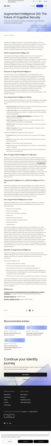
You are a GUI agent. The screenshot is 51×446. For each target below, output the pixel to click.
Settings (10, 441)
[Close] (49, 433)
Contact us (39, 6)
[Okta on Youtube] (4, 423)
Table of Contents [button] (9, 35)
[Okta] (7, 6)
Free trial (33, 6)
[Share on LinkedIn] (29, 310)
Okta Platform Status (25, 399)
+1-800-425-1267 (33, 411)
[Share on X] (32, 310)
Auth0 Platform (7, 397)
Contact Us (23, 397)
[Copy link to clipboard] (26, 310)
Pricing (5, 399)
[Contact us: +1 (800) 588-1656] (33, 1)
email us (24, 411)
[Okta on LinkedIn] (10, 423)
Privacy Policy (13, 437)
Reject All (25, 441)
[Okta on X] (7, 423)
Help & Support (24, 394)
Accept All (41, 441)
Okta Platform (7, 394)
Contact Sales (7, 405)
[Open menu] (46, 6)
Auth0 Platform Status (25, 402)
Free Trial (6, 402)
